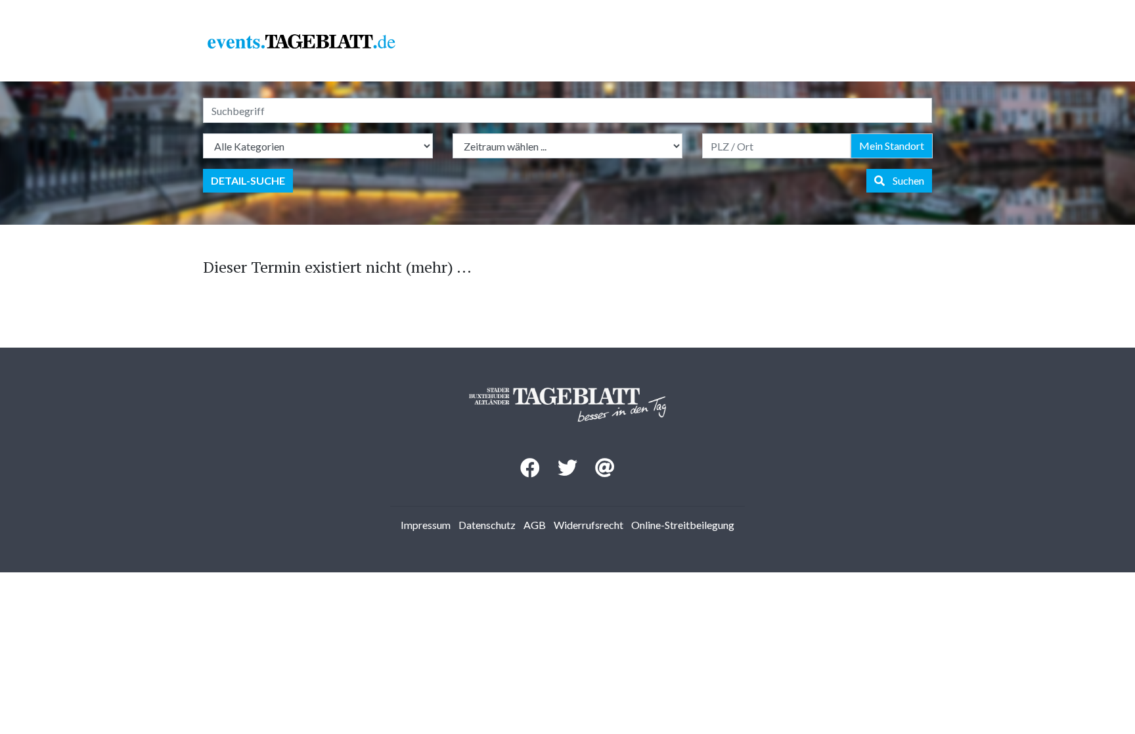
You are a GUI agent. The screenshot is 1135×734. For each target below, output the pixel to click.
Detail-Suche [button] (248, 180)
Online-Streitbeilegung (682, 524)
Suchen (904, 180)
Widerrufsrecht (588, 524)
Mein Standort (891, 145)
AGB (534, 524)
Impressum (426, 524)
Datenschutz (487, 524)
